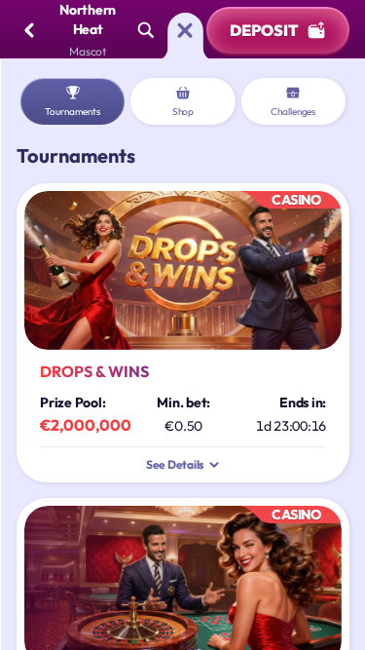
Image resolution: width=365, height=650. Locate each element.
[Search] (146, 30)
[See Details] (214, 464)
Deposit (264, 30)
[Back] (29, 30)
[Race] (184, 30)
